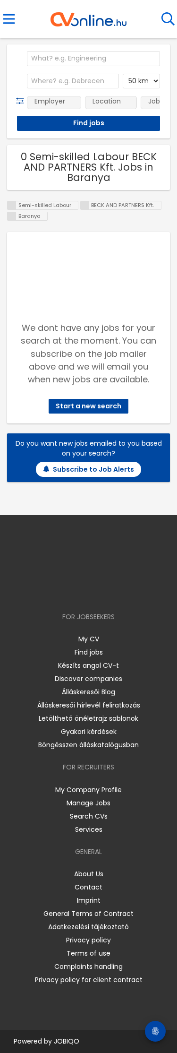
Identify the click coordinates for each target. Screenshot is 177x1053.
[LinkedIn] (98, 589)
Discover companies (88, 678)
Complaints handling (88, 966)
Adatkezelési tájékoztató (88, 927)
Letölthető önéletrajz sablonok (88, 718)
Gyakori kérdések (89, 731)
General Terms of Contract (88, 913)
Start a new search (88, 406)
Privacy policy (88, 940)
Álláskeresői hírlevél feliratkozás (88, 705)
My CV (88, 639)
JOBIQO (66, 1041)
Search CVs (89, 816)
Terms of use (88, 953)
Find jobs (89, 652)
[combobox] (93, 58)
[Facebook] (67, 589)
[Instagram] (82, 589)
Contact (88, 887)
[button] (22, 101)
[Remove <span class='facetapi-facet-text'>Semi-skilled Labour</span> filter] (12, 205)
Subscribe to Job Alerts (93, 469)
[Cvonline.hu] (88, 16)
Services (88, 829)
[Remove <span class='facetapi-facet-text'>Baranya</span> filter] (12, 216)
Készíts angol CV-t (88, 665)
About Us (88, 874)
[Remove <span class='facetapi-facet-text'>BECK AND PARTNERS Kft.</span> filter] (85, 205)
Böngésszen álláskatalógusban (88, 745)
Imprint (89, 900)
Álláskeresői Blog (88, 692)
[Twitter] (112, 589)
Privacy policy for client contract (89, 979)
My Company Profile (88, 789)
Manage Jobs (88, 803)
